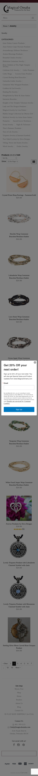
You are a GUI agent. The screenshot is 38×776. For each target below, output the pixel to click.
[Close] (35, 362)
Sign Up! (19, 409)
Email (6, 383)
